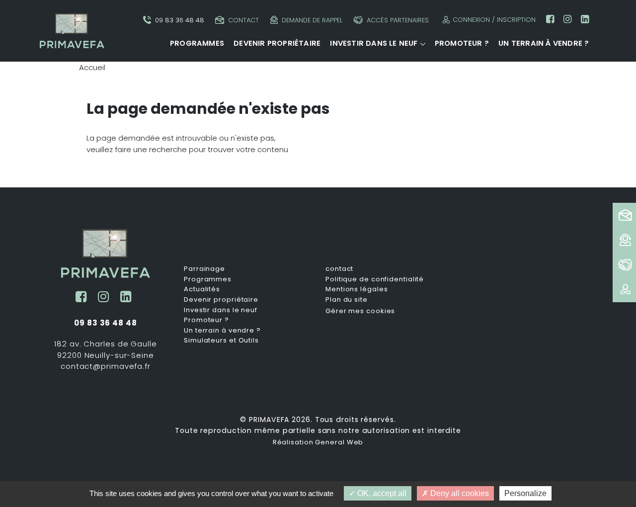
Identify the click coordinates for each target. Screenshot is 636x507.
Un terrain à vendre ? (543, 43)
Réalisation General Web (318, 442)
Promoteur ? (462, 43)
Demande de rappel (312, 20)
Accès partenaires (398, 20)
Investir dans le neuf (373, 43)
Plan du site (346, 300)
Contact (243, 20)
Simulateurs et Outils (221, 340)
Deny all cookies (458, 493)
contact (339, 269)
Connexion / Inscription (494, 19)
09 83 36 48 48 (179, 20)
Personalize (525, 493)
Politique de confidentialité (374, 279)
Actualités (202, 289)
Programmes (197, 43)
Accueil (92, 67)
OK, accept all (380, 493)
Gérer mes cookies (360, 311)
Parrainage (204, 269)
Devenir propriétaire (277, 43)
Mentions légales (356, 289)
